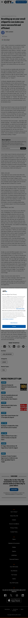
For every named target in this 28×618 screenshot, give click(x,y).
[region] (14, 309)
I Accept (14, 326)
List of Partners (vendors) (7, 319)
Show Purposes (14, 322)
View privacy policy (20, 308)
